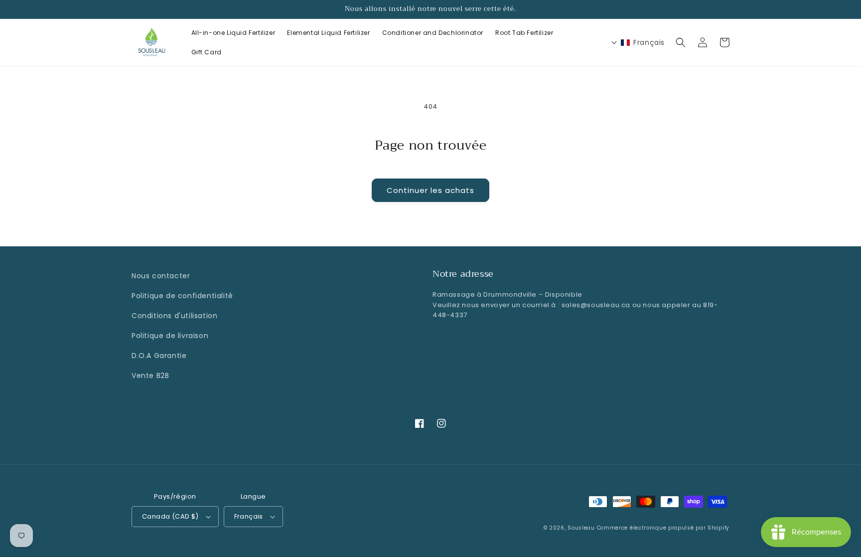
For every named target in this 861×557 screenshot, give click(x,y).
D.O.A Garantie (159, 356)
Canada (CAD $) (170, 516)
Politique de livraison (170, 336)
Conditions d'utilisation (174, 316)
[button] (681, 42)
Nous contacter (161, 276)
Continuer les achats (430, 190)
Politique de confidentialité (182, 296)
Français (248, 516)
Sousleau (581, 528)
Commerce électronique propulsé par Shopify (663, 528)
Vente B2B (150, 375)
